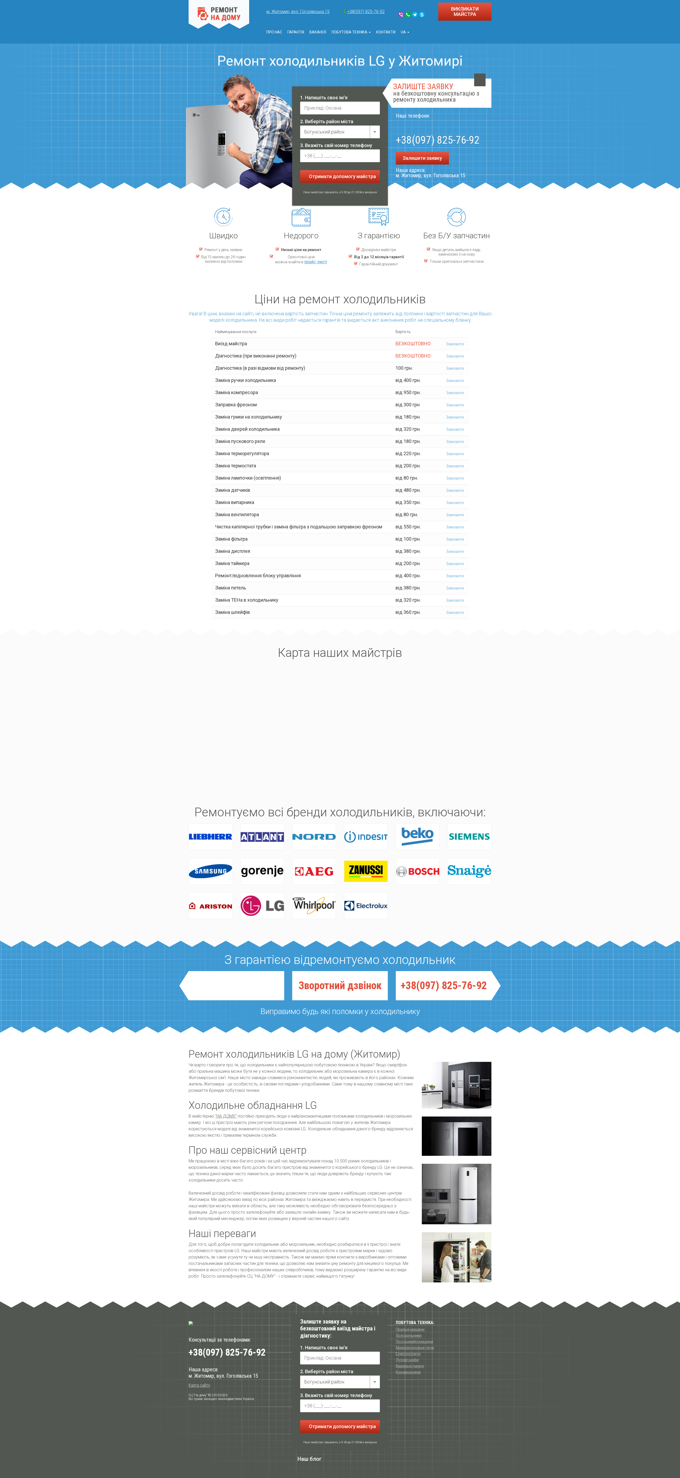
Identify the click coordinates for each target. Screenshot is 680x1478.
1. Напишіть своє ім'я (323, 97)
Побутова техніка (350, 32)
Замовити (454, 344)
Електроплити (408, 1354)
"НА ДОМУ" (226, 1116)
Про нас (274, 32)
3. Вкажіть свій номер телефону (336, 145)
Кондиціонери (408, 1372)
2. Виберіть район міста (326, 121)
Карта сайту (199, 1385)
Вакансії (317, 32)
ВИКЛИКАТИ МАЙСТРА (465, 11)
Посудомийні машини (414, 1341)
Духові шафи (407, 1360)
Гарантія (295, 32)
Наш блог (310, 1459)
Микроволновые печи (415, 1348)
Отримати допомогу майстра (342, 176)
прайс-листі (315, 261)
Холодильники (409, 1335)
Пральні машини (410, 1329)
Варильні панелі (410, 1366)
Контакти (386, 32)
